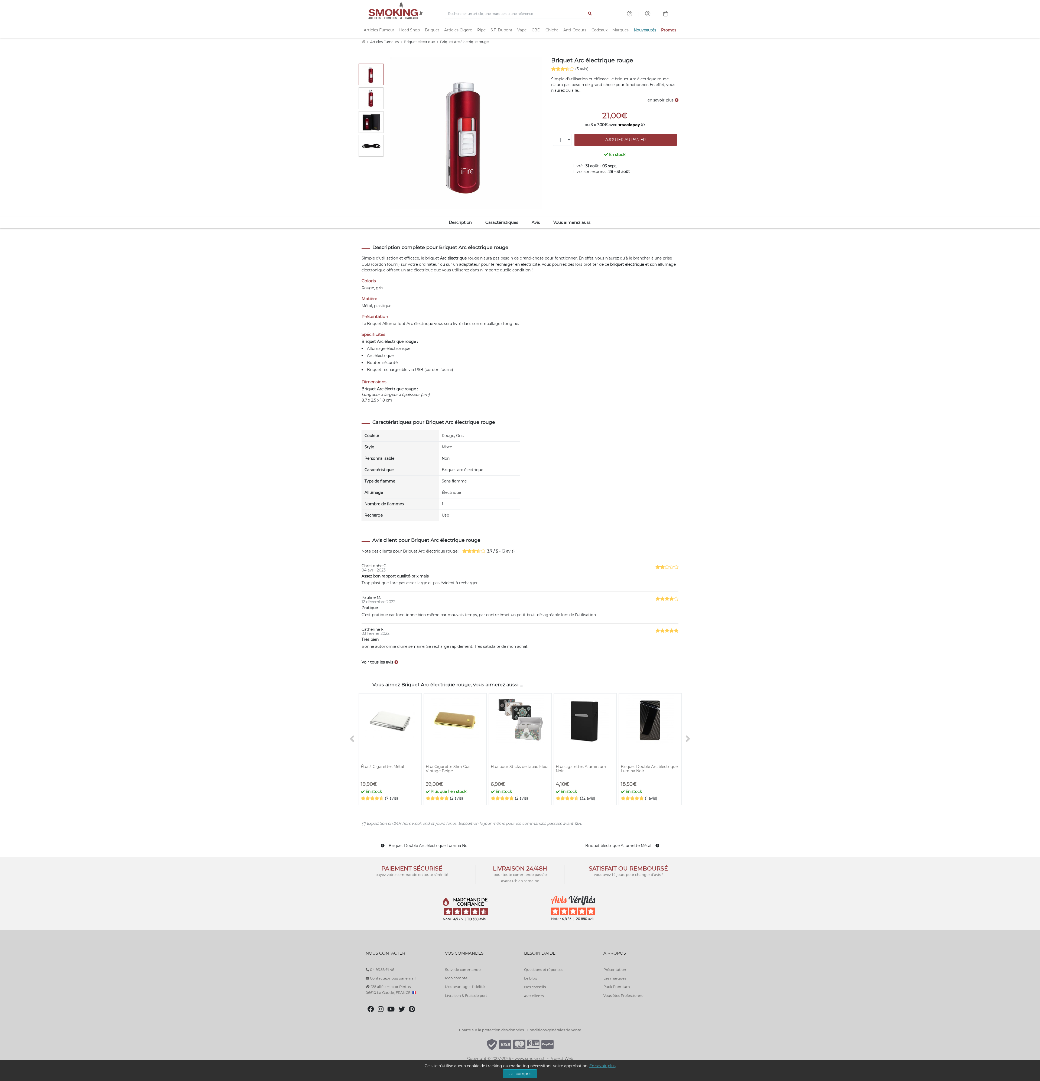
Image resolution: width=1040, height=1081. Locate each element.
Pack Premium (616, 986)
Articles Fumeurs (384, 42)
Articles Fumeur (379, 30)
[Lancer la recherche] (590, 13)
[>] (688, 739)
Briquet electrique (420, 42)
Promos (668, 30)
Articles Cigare (458, 30)
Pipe (481, 30)
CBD (536, 30)
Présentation (614, 969)
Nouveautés (645, 30)
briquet (432, 258)
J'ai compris (520, 1073)
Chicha (551, 30)
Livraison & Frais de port (466, 995)
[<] (352, 739)
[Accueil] (363, 42)
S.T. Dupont (501, 30)
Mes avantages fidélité (465, 986)
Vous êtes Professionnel (624, 995)
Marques (620, 30)
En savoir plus (602, 1065)
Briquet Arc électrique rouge (464, 42)
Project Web (561, 1058)
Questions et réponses (543, 969)
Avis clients (534, 996)
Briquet (432, 30)
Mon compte (456, 978)
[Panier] (665, 14)
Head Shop (409, 30)
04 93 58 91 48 (381, 969)
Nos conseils (535, 987)
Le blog (530, 978)
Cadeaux (599, 30)
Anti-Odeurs (574, 30)
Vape (521, 30)
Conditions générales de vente (554, 1030)
